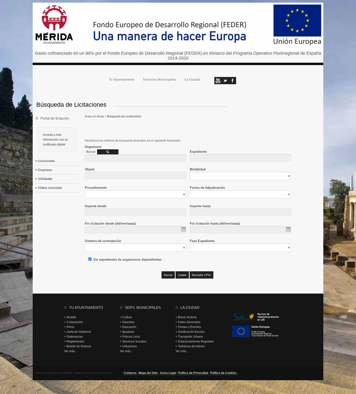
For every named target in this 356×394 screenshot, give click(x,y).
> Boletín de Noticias (77, 346)
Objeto (90, 169)
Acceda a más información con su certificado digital (55, 139)
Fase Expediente (202, 241)
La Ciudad (192, 79)
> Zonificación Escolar (190, 331)
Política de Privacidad (193, 373)
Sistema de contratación (103, 241)
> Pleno (69, 327)
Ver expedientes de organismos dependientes (127, 259)
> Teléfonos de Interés (190, 346)
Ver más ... (71, 351)
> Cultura (126, 317)
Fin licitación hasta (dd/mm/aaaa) (215, 223)
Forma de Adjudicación (207, 187)
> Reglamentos (74, 341)
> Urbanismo (128, 346)
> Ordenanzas (73, 336)
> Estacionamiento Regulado (195, 341)
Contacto (130, 373)
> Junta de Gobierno (77, 331)
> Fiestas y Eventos (188, 327)
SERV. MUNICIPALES (143, 307)
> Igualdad (127, 331)
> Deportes (127, 322)
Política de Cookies (223, 373)
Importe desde (95, 206)
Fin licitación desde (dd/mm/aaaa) (110, 223)
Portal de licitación (54, 118)
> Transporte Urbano (189, 336)
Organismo (93, 147)
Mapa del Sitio (148, 373)
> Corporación (73, 322)
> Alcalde (70, 317)
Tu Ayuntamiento (121, 79)
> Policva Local (130, 336)
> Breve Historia (186, 317)
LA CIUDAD (190, 307)
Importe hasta (200, 206)
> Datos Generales (188, 322)
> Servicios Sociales (133, 341)
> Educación (128, 327)
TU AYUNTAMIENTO (86, 307)
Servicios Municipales (159, 79)
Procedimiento (96, 187)
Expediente (198, 151)
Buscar (91, 151)
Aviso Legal (168, 373)
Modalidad (198, 169)
